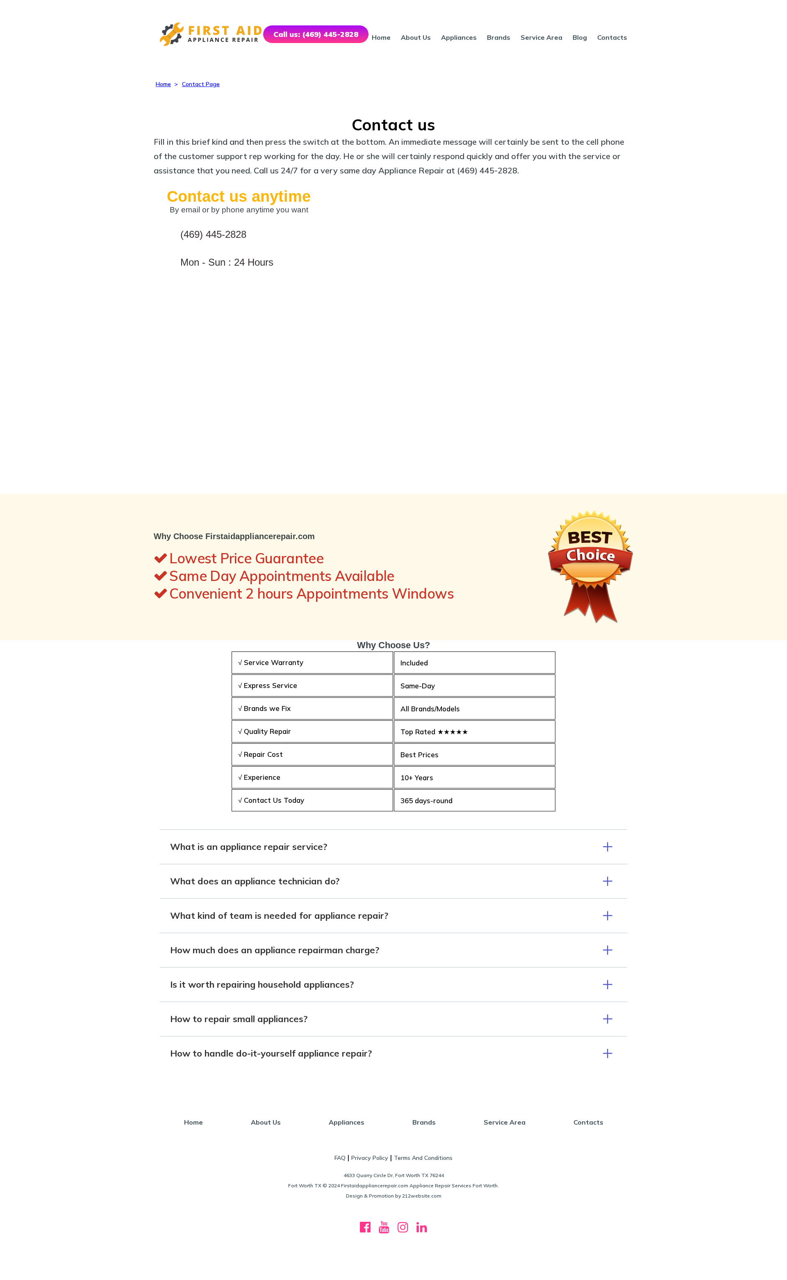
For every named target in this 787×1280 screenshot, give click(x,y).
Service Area (541, 37)
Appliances (459, 37)
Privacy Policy (369, 1158)
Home (381, 37)
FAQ (340, 1158)
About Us (416, 37)
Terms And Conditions (423, 1158)
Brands (498, 37)
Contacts (612, 37)
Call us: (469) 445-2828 (315, 34)
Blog (580, 37)
